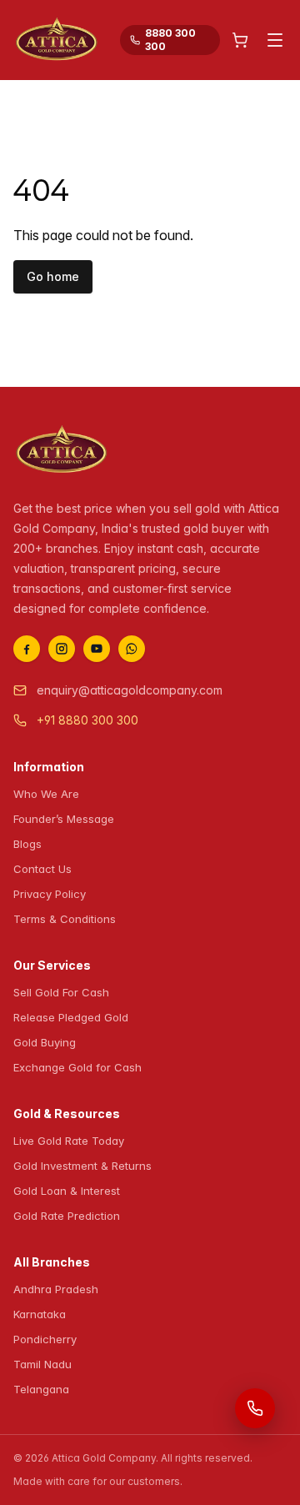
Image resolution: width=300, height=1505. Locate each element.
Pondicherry (45, 1339)
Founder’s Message (63, 818)
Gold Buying (44, 1042)
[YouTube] (96, 648)
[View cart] (240, 40)
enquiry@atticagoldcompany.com (129, 690)
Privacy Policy (49, 893)
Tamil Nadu (42, 1364)
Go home (53, 276)
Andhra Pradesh (55, 1289)
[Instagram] (61, 648)
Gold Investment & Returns (82, 1165)
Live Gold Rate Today (68, 1140)
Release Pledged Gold (70, 1017)
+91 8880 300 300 (87, 720)
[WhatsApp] (131, 648)
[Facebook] (26, 648)
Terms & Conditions (64, 919)
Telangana (41, 1389)
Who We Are (46, 793)
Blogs (27, 843)
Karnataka (39, 1314)
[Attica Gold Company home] (61, 450)
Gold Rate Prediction (66, 1215)
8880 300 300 (170, 40)
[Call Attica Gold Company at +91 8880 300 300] (255, 1408)
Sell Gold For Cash (61, 992)
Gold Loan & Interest (66, 1190)
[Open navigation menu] (275, 40)
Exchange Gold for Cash (77, 1067)
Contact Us (42, 868)
